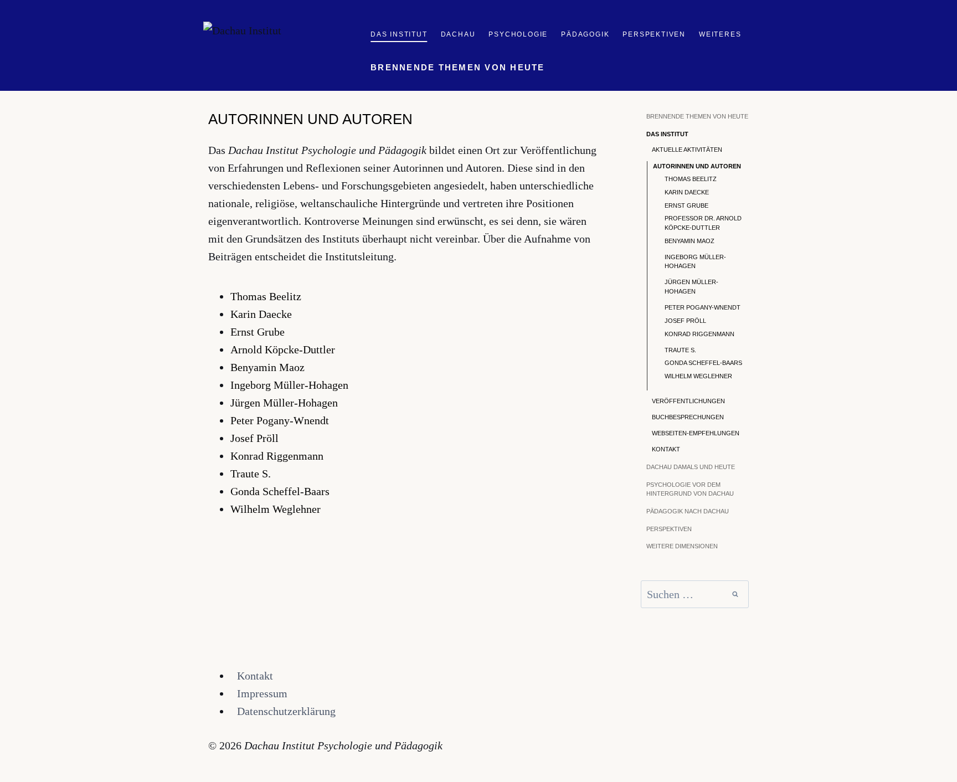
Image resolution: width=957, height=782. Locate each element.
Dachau (458, 34)
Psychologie (518, 34)
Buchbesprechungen (688, 417)
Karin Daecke (261, 314)
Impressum (262, 693)
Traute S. (250, 473)
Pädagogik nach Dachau (687, 511)
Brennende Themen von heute (458, 67)
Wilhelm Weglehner (275, 509)
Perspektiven (654, 34)
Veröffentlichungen (688, 401)
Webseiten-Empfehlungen (695, 433)
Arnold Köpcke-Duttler (282, 349)
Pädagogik (585, 34)
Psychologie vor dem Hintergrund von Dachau (690, 489)
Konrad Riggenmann (276, 456)
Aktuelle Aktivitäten (687, 149)
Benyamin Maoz (267, 367)
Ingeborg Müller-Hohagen (289, 385)
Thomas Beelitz (265, 296)
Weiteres (720, 34)
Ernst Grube (257, 332)
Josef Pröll (254, 438)
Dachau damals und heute (690, 467)
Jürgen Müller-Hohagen (284, 403)
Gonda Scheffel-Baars (280, 491)
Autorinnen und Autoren (697, 166)
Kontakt (666, 449)
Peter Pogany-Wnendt (279, 420)
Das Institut (399, 34)
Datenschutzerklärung (286, 711)
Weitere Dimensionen (682, 546)
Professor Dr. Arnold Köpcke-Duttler (703, 223)
